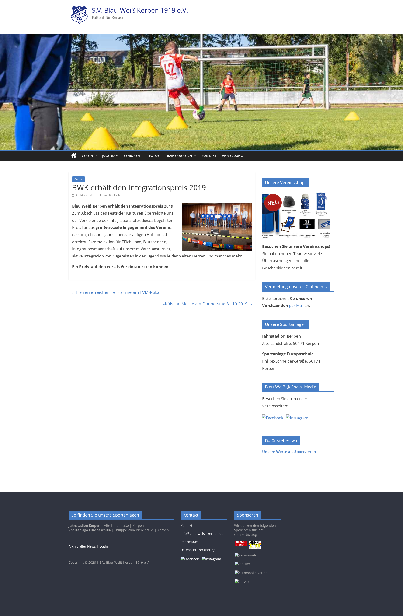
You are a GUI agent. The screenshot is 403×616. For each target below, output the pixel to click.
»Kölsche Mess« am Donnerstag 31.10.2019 (208, 303)
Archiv (78, 179)
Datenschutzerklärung (198, 550)
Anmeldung (232, 155)
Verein (87, 155)
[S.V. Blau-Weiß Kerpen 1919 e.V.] (74, 156)
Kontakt (208, 155)
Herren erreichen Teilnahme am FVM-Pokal (116, 292)
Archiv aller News (82, 546)
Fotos (154, 155)
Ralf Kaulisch (112, 195)
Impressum (189, 541)
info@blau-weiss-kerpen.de (202, 533)
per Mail (296, 305)
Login (104, 546)
